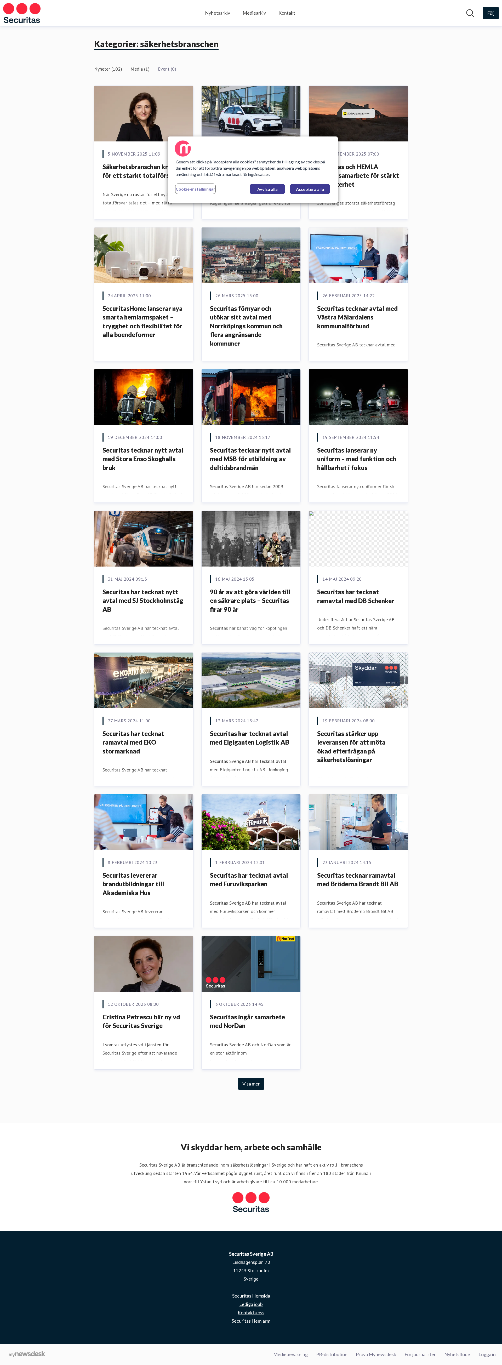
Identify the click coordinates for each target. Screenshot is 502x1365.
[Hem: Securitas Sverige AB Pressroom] (22, 13)
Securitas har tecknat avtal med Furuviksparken (249, 879)
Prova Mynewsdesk (376, 1354)
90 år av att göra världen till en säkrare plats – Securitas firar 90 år (250, 600)
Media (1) (140, 69)
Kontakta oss (251, 1312)
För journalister (420, 1354)
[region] (253, 169)
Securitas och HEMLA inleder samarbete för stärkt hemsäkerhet (358, 175)
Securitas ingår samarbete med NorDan (247, 1021)
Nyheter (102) (108, 69)
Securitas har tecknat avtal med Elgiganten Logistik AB (249, 738)
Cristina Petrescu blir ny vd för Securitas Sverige (141, 1021)
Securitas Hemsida (251, 1296)
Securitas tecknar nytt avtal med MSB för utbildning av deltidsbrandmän (250, 458)
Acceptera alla (310, 189)
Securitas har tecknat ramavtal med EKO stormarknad (133, 742)
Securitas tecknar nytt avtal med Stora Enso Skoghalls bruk (142, 458)
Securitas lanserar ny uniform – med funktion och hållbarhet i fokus (356, 458)
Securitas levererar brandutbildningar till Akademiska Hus (133, 883)
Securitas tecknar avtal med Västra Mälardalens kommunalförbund (357, 317)
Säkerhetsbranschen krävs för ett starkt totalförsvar (140, 171)
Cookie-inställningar (195, 188)
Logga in (487, 1354)
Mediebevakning (290, 1354)
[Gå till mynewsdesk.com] (27, 1354)
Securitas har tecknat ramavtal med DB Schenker (355, 596)
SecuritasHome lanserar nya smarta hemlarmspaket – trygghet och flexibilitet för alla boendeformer (142, 322)
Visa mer (251, 1084)
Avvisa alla (267, 189)
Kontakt (286, 13)
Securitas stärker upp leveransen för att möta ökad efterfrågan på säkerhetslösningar (351, 747)
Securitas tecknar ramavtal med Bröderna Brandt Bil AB (357, 879)
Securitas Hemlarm (251, 1321)
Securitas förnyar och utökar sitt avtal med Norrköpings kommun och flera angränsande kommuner (246, 326)
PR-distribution (331, 1354)
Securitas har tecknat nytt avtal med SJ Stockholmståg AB (142, 600)
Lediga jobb (251, 1304)
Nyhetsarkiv (217, 13)
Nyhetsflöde (457, 1354)
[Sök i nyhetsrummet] (470, 13)
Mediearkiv (254, 13)
